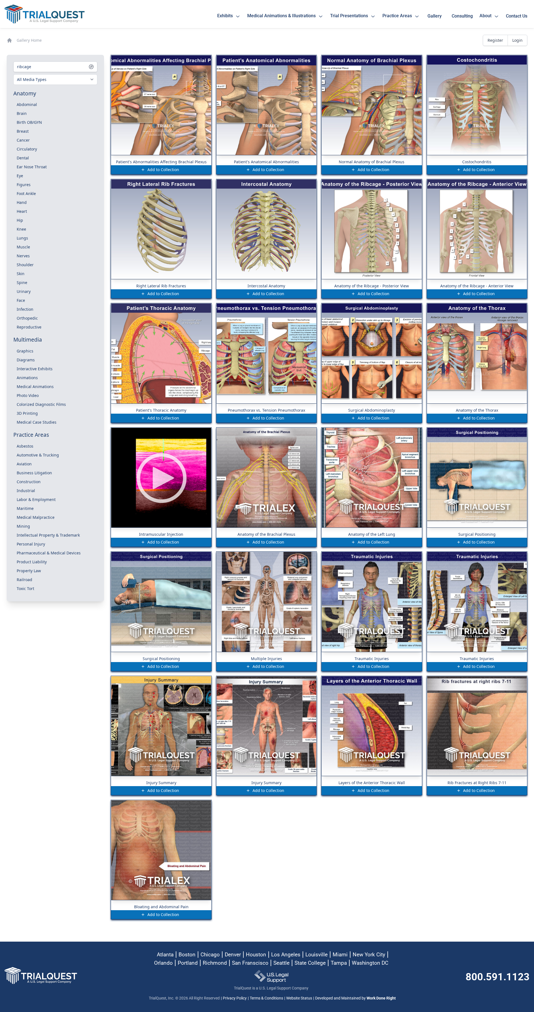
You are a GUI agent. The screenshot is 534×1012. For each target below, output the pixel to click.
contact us (516, 16)
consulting (462, 16)
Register (495, 40)
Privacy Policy (235, 998)
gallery (435, 16)
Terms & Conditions (266, 998)
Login (517, 40)
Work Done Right (381, 998)
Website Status (299, 998)
